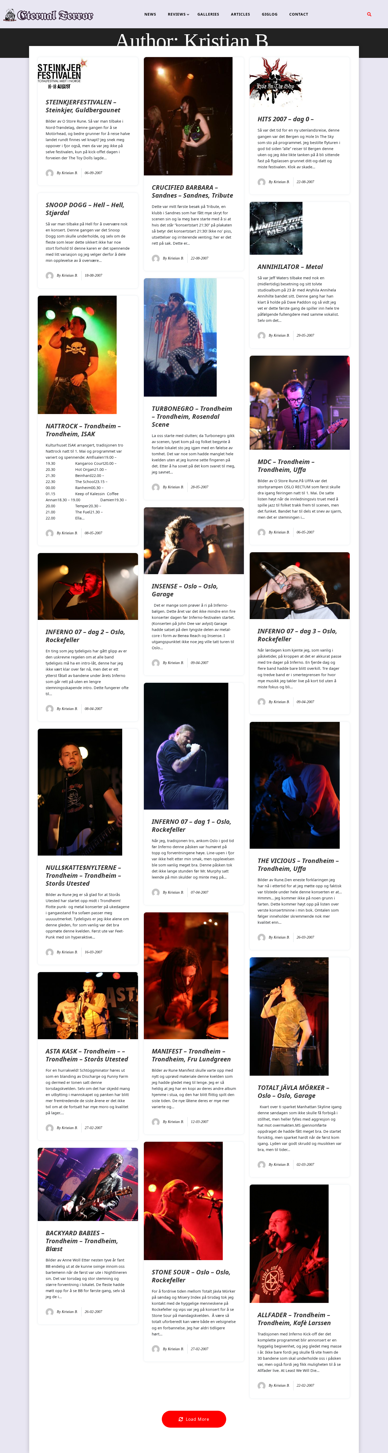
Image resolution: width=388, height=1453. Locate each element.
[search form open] (369, 14)
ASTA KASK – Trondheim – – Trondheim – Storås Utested (87, 1055)
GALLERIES (208, 14)
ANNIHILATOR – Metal (290, 266)
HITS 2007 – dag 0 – (286, 118)
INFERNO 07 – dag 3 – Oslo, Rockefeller (297, 634)
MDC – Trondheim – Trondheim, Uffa (286, 465)
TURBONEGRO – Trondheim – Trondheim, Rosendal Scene (192, 416)
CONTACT (298, 14)
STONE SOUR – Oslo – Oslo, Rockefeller (191, 1276)
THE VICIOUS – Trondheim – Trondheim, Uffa (298, 864)
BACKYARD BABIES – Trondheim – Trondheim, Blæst (82, 1240)
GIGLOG (270, 14)
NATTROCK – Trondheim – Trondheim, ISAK (83, 429)
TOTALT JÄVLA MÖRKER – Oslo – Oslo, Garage (293, 1091)
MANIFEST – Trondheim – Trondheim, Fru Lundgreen (191, 1055)
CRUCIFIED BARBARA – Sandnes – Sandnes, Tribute (192, 191)
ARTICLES (240, 14)
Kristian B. (70, 173)
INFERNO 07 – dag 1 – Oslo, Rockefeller (191, 825)
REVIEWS (177, 14)
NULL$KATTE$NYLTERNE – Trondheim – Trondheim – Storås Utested (83, 875)
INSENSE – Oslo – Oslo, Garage (185, 590)
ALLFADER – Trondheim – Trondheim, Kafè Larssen (294, 1318)
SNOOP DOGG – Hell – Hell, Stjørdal (85, 208)
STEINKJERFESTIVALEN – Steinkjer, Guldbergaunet (83, 106)
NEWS (150, 14)
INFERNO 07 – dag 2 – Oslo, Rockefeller (85, 635)
